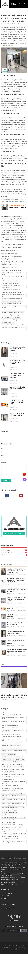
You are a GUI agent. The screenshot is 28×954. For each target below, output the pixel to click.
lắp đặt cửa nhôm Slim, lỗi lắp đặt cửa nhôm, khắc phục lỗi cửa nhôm (13, 286)
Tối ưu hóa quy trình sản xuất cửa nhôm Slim (12, 301)
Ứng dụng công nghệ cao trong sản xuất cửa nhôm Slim (13, 295)
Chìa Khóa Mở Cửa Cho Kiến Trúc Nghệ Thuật (12, 824)
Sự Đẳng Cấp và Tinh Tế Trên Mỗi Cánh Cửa (11, 776)
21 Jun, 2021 (16, 699)
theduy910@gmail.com (11, 884)
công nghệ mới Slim (19, 315)
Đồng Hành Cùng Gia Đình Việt (8, 790)
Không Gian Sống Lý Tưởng (8, 322)
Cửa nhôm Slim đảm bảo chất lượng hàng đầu (12, 298)
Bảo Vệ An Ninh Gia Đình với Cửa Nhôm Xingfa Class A (14, 833)
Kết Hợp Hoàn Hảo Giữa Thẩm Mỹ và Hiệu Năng (12, 320)
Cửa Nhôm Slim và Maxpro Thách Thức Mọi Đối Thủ (13, 817)
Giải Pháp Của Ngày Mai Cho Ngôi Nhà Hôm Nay (12, 788)
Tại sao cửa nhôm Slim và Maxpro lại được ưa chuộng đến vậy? (14, 306)
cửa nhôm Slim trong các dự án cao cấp (11, 289)
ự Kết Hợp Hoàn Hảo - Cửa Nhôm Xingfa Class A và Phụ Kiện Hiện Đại (13, 842)
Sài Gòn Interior (5, 170)
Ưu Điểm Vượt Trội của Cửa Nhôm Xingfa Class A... (17, 348)
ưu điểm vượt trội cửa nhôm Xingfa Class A (11, 270)
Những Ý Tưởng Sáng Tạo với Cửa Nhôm (11, 827)
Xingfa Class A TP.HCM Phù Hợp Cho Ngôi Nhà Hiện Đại (13, 277)
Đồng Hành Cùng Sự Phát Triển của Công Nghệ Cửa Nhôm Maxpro (13, 782)
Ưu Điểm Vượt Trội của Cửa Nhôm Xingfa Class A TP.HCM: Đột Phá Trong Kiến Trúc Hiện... (15, 570)
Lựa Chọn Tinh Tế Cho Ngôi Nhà (9, 820)
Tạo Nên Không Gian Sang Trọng (9, 812)
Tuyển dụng (5, 898)
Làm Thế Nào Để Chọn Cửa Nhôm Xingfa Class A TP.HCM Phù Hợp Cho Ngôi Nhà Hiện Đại (16, 589)
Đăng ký (23, 930)
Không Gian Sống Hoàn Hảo (8, 771)
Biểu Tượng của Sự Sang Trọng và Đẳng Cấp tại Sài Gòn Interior (13, 328)
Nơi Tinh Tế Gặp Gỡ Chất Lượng (9, 810)
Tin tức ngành (6, 550)
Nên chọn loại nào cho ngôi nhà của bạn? (11, 317)
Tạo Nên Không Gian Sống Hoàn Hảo (10, 785)
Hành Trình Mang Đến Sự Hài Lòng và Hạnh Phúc (12, 766)
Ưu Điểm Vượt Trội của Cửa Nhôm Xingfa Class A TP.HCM (13, 273)
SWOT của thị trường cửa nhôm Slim (10, 283)
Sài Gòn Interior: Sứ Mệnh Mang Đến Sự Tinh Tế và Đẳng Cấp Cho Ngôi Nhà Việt (13, 804)
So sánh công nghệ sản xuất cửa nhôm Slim (11, 292)
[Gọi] (25, 474)
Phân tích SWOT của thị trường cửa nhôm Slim (17, 402)
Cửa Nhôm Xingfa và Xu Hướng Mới (10, 836)
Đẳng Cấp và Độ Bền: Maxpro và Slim (10, 815)
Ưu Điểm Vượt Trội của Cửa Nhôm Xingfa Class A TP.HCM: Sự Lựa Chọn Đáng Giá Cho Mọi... (16, 580)
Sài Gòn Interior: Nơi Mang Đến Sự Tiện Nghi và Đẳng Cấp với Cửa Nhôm (14, 800)
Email (3, 455)
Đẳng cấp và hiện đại (6, 769)
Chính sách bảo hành (7, 908)
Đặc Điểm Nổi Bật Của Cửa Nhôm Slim (10, 838)
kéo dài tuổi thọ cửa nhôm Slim (9, 310)
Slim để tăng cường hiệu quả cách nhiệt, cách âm (13, 312)
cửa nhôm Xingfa (8, 219)
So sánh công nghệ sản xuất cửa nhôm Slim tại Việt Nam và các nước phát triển (16, 642)
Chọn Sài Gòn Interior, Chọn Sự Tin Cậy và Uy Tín (12, 793)
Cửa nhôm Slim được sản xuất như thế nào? (11, 303)
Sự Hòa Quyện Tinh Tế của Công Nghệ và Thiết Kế (13, 324)
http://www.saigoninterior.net (14, 256)
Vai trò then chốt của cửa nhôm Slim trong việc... (17, 388)
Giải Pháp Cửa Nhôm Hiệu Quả (8, 822)
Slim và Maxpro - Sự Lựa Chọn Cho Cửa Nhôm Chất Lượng (13, 830)
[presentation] (23, 698)
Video (3, 555)
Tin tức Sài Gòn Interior (8, 552)
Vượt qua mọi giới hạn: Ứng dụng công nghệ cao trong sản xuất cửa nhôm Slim (17, 651)
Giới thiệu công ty (7, 893)
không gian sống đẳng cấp (8, 315)
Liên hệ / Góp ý (6, 896)
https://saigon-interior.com (8, 259)
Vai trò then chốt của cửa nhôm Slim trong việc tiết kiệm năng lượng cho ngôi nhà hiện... (16, 599)
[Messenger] (25, 479)
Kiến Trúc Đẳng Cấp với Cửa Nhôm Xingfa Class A (13, 807)
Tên (2, 448)
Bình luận (4, 462)
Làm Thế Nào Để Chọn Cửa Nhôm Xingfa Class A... (17, 375)
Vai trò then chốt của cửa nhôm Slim (10, 280)
